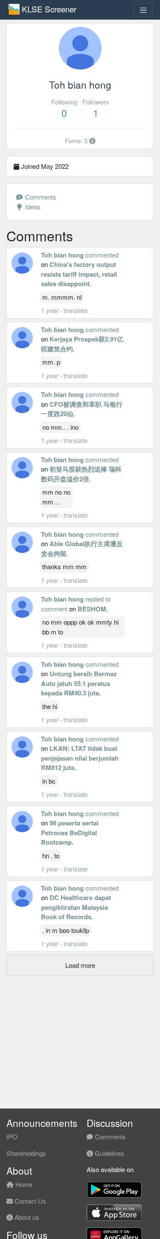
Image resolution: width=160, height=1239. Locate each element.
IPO (11, 1136)
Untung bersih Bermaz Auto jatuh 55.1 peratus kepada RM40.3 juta (79, 683)
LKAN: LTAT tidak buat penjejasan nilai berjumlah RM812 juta (80, 758)
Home (23, 1184)
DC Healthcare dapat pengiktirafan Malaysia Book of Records (76, 907)
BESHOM (92, 609)
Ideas (32, 206)
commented (102, 254)
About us (26, 1217)
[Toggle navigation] (143, 10)
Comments (39, 196)
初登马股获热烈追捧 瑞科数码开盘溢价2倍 (81, 473)
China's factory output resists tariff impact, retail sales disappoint (79, 274)
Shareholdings (26, 1153)
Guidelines (108, 1153)
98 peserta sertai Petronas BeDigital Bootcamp (70, 832)
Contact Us (29, 1200)
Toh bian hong (62, 255)
